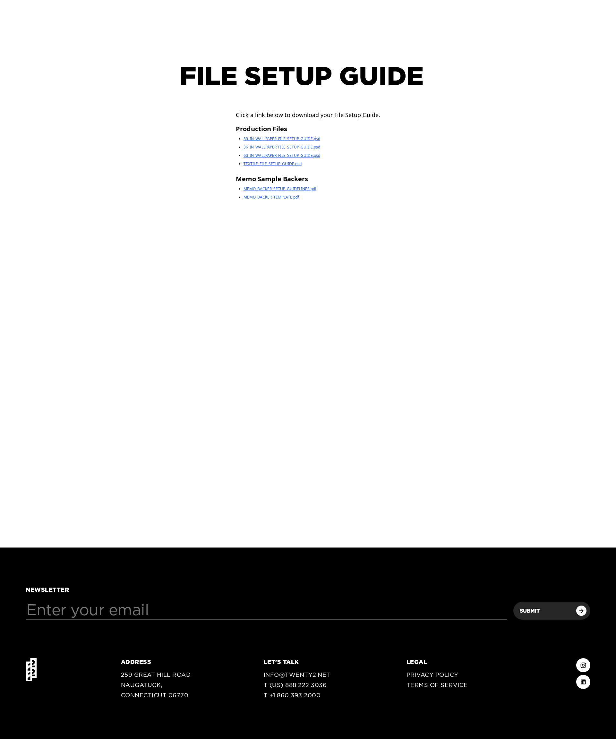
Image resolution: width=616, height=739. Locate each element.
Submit (530, 611)
